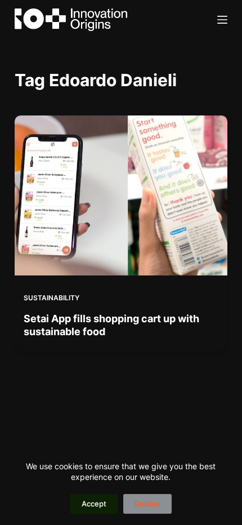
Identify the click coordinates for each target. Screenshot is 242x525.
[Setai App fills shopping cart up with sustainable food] (121, 195)
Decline (147, 503)
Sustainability (51, 297)
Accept (94, 503)
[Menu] (222, 20)
